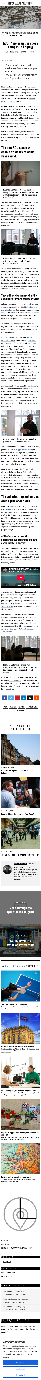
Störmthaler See (7, 606)
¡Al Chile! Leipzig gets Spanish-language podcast (19, 1090)
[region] (20, 1359)
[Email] (30, 697)
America (13, 707)
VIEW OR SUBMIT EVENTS (8, 1272)
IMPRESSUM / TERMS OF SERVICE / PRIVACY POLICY (16, 1248)
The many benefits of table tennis (14, 1004)
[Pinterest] (17, 697)
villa (34, 112)
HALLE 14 (9, 510)
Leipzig (21, 707)
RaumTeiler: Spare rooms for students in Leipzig (19, 772)
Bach (15, 598)
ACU (5, 707)
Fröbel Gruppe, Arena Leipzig (21, 450)
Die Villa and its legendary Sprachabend (16, 1177)
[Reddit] (36, 697)
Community (24, 52)
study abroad (20, 710)
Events (32, 52)
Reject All (20, 1375)
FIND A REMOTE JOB (7, 1276)
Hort (27, 469)
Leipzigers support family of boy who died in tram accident (20, 1133)
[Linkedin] (23, 697)
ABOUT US (4, 1240)
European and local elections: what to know (17, 1046)
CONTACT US (5, 1244)
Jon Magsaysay (15, 680)
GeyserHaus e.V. (31, 386)
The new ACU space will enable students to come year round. (21, 68)
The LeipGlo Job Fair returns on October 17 (20, 854)
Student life (32, 707)
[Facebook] (4, 697)
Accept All (20, 1363)
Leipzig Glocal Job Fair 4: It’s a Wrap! (17, 813)
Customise (20, 1369)
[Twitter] (11, 697)
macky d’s (32, 340)
